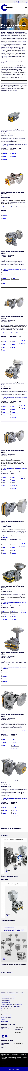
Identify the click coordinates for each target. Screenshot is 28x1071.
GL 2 (4, 614)
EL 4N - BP (16, 816)
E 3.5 (4, 742)
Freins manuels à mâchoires (7, 998)
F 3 (4, 415)
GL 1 (4, 611)
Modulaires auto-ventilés (6, 1008)
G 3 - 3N (23, 546)
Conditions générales (8, 1067)
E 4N (14, 745)
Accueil (3, 13)
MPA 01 (5, 153)
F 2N (13, 409)
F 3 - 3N (23, 408)
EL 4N (14, 813)
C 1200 (5, 681)
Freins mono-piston (5, 1002)
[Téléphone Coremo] (13, 2)
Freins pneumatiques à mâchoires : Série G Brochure (14, 536)
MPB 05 (5, 216)
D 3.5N (14, 488)
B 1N (14, 278)
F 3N (13, 412)
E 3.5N (14, 742)
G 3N (13, 550)
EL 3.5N (15, 810)
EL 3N (14, 807)
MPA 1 (4, 156)
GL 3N (14, 617)
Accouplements (4, 1021)
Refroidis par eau (5, 1013)
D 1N (13, 477)
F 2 (4, 412)
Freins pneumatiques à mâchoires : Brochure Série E (15, 731)
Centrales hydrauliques (6, 1017)
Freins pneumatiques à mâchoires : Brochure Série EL (15, 799)
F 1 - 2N (23, 405)
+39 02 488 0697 (19, 1027)
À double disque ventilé (6, 1015)
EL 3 (4, 807)
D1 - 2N (23, 476)
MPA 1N (14, 156)
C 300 (5, 676)
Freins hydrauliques (5, 1000)
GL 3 (4, 617)
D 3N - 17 (14, 485)
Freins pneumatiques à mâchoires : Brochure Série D (15, 469)
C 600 (5, 679)
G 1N (13, 545)
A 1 (4, 344)
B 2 (4, 283)
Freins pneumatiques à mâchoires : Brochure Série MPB (15, 207)
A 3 (4, 350)
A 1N (13, 342)
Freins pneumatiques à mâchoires (8, 996)
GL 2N (13, 614)
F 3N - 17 (14, 415)
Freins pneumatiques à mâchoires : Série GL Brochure (14, 603)
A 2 (4, 347)
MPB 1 (4, 218)
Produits (7, 13)
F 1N (13, 406)
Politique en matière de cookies (11, 1065)
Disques (3, 1019)
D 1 (4, 480)
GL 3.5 (5, 619)
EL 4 (4, 813)
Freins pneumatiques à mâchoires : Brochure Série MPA (15, 145)
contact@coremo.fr (18, 1047)
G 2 (4, 547)
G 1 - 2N (23, 543)
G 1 (4, 545)
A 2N (13, 344)
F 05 (4, 406)
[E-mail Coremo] (17, 2)
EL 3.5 (5, 810)
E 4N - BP (15, 748)
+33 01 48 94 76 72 (19, 1043)
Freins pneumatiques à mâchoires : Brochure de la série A (15, 333)
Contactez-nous (14, 1069)
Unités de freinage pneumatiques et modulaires (11, 1004)
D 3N (13, 483)
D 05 (4, 477)
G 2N (13, 547)
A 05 (4, 342)
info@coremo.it (17, 1032)
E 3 (4, 740)
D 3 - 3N (23, 479)
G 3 (4, 550)
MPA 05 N (14, 153)
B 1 (4, 281)
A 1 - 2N (23, 340)
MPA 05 (5, 159)
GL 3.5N (14, 619)
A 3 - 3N (23, 343)
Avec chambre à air (5, 1011)
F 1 (4, 409)
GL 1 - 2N (23, 610)
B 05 (4, 278)
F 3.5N (14, 417)
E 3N (14, 740)
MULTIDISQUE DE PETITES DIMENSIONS (10, 1006)
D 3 (4, 485)
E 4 (4, 745)
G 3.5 (4, 553)
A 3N (13, 347)
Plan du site (5, 1063)
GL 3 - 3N (23, 612)
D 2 (4, 483)
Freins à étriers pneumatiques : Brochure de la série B (14, 269)
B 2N (14, 281)
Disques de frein (15, 82)
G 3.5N (14, 553)
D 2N (13, 480)
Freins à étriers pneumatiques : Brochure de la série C (14, 667)
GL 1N (13, 611)
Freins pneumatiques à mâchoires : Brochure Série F (15, 398)
